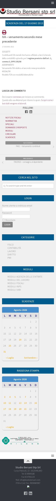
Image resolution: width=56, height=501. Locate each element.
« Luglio (10, 357)
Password (7, 212)
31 (4, 351)
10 (4, 402)
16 (35, 402)
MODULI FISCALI (15, 283)
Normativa (11, 120)
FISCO (10, 244)
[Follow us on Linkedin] (30, 111)
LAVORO (11, 251)
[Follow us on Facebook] (26, 111)
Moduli (9, 130)
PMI (9, 257)
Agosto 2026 (20, 310)
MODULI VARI (14, 289)
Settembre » (30, 357)
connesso (17, 96)
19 (15, 409)
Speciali (9, 124)
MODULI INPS (14, 286)
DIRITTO (11, 254)
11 (10, 402)
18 (10, 409)
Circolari (10, 134)
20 (20, 339)
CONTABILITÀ (14, 247)
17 (4, 409)
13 (20, 402)
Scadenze (10, 137)
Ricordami (10, 220)
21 (25, 409)
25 (10, 345)
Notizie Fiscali (13, 117)
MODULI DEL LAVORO (18, 279)
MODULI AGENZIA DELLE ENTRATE (24, 276)
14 (25, 402)
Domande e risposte (16, 127)
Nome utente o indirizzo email (17, 205)
